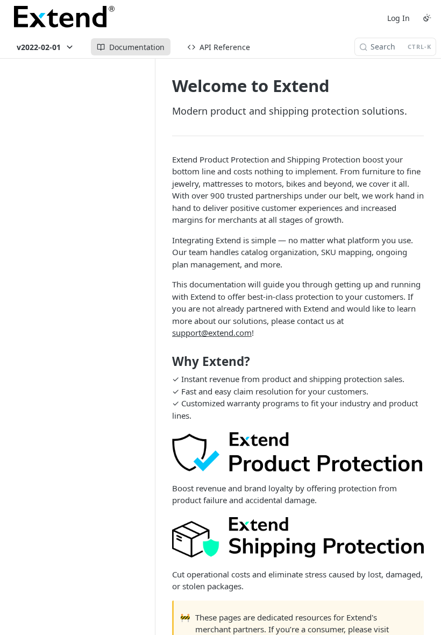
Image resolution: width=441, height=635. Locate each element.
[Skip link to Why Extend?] (164, 361)
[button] (298, 451)
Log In (398, 18)
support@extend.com (212, 332)
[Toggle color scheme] (427, 17)
